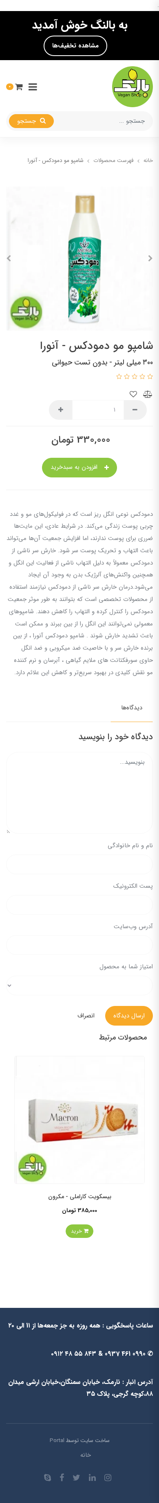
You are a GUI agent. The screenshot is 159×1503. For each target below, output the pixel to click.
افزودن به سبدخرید (75, 467)
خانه (85, 1455)
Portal (57, 1440)
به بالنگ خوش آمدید (80, 25)
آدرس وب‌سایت (133, 927)
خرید (60, 1231)
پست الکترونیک (133, 886)
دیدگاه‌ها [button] (131, 708)
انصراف (86, 1016)
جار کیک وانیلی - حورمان (62, 1197)
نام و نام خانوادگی (130, 845)
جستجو (27, 121)
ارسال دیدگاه (129, 1016)
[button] (14, 86)
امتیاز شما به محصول (126, 967)
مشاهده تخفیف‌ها (75, 46)
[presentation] (150, 258)
